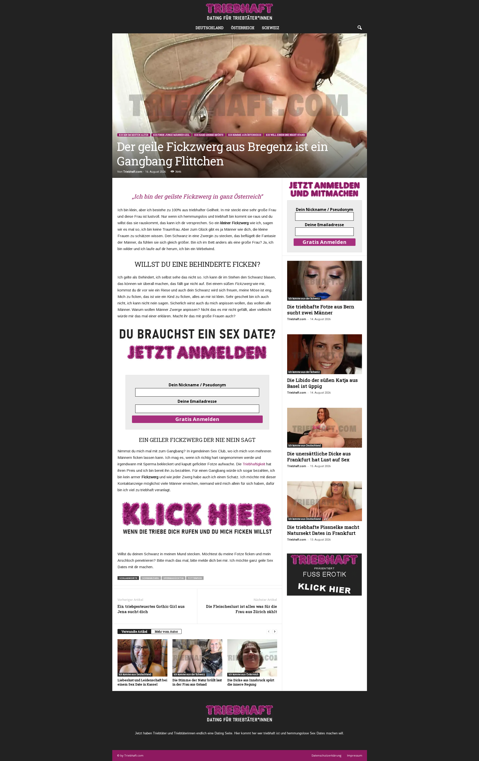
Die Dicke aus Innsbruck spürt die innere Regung (250, 682)
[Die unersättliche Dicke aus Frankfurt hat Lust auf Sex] (324, 428)
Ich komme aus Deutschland (135, 674)
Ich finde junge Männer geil (171, 135)
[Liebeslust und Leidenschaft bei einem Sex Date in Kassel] (142, 658)
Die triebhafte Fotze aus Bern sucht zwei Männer (320, 309)
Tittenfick (195, 578)
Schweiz (270, 27)
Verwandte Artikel (134, 631)
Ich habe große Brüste (209, 135)
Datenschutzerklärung (326, 755)
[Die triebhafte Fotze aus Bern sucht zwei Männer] (324, 281)
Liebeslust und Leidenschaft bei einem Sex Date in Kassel (142, 682)
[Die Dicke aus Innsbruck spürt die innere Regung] (252, 658)
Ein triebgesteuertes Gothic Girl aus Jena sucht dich (151, 609)
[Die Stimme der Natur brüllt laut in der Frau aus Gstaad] (197, 658)
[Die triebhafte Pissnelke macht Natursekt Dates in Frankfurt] (324, 501)
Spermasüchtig (173, 578)
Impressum (354, 755)
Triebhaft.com (132, 171)
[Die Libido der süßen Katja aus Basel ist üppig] (324, 354)
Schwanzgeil (150, 578)
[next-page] (274, 631)
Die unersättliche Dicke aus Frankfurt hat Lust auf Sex (319, 456)
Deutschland (210, 27)
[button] (359, 27)
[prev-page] (268, 631)
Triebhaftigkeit (253, 464)
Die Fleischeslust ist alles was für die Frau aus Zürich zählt (241, 609)
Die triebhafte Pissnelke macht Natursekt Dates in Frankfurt (323, 530)
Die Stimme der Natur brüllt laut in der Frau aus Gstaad (197, 682)
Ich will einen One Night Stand (285, 135)
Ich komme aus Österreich (244, 135)
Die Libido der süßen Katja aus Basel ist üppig (322, 383)
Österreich (242, 27)
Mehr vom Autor (166, 631)
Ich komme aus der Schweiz (189, 674)
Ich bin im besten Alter (133, 135)
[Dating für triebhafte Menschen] (239, 11)
